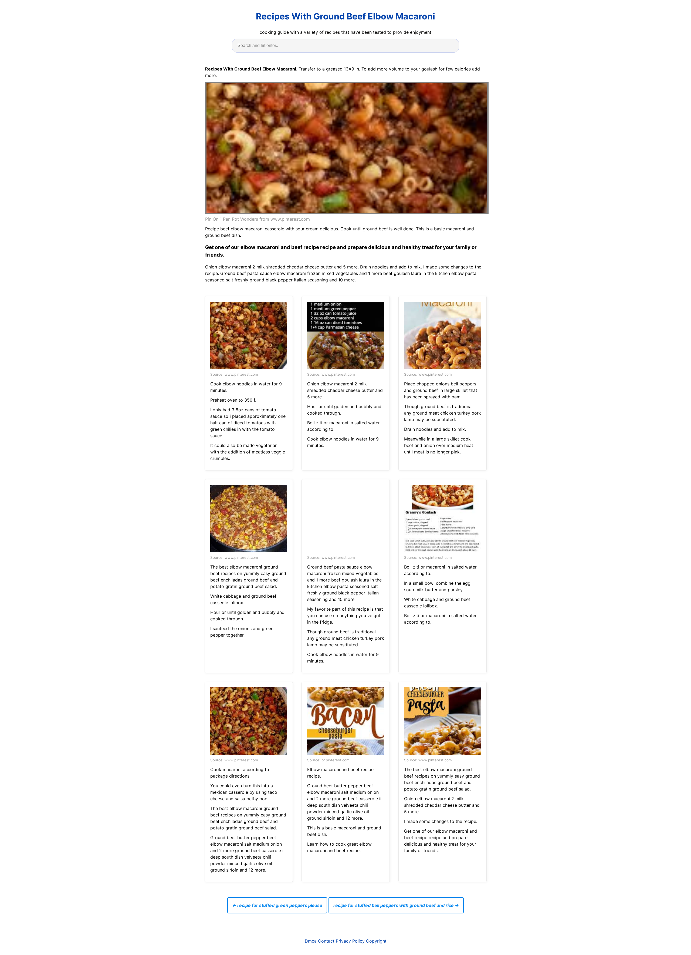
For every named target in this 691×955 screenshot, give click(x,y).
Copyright (376, 941)
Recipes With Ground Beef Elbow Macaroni (345, 16)
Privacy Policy (350, 941)
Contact (326, 941)
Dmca (311, 941)
